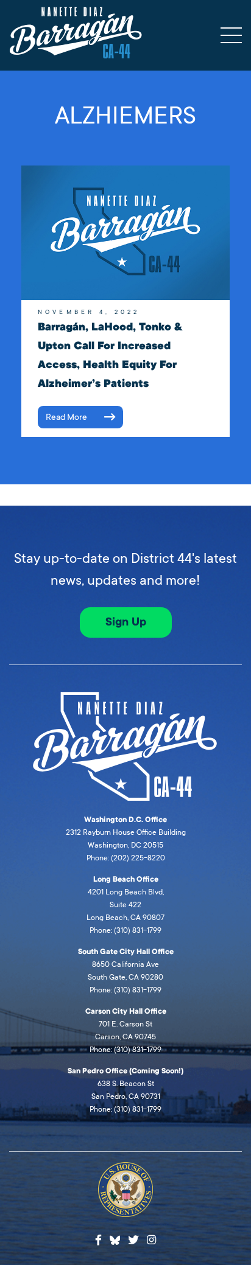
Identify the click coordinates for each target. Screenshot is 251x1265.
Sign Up (125, 622)
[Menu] (231, 35)
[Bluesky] (115, 1238)
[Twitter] (133, 1240)
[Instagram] (151, 1240)
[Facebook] (98, 1240)
